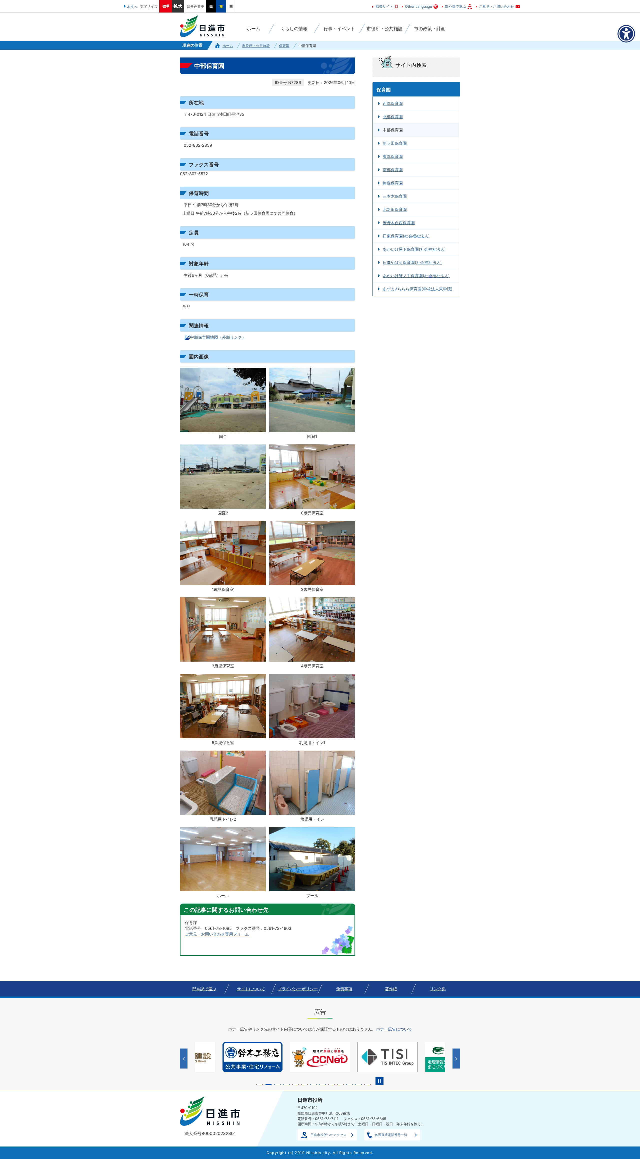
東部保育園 (393, 156)
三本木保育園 (395, 196)
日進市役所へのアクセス (328, 1135)
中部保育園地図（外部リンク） (218, 337)
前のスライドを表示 (184, 1059)
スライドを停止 (380, 1081)
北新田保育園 (395, 209)
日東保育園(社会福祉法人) (406, 235)
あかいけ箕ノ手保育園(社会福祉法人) (416, 275)
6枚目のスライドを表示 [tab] (305, 1084)
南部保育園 (393, 169)
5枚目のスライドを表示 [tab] (295, 1084)
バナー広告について (394, 1029)
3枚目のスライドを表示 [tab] (277, 1084)
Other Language (418, 6)
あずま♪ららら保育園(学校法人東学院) (417, 288)
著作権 (391, 988)
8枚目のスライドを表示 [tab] (323, 1084)
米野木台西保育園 (399, 222)
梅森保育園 (393, 182)
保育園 (284, 45)
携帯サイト (384, 6)
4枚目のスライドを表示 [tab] (287, 1084)
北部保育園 (393, 116)
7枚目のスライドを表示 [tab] (313, 1084)
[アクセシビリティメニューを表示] (626, 33)
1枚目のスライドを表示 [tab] (259, 1084)
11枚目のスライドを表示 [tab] (349, 1084)
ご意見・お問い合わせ (496, 6)
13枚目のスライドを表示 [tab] (367, 1084)
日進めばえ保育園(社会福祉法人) (412, 262)
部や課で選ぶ (455, 6)
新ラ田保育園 (395, 143)
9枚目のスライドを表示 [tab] (331, 1084)
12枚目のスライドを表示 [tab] (359, 1084)
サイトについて (251, 988)
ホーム (227, 45)
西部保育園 (393, 103)
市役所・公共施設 (256, 45)
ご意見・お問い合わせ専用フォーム (217, 934)
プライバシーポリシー (298, 988)
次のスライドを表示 (456, 1059)
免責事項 (344, 988)
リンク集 (438, 988)
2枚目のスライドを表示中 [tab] (269, 1084)
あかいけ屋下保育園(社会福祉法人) (414, 249)
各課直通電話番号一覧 (391, 1135)
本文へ (132, 6)
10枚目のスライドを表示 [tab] (341, 1084)
